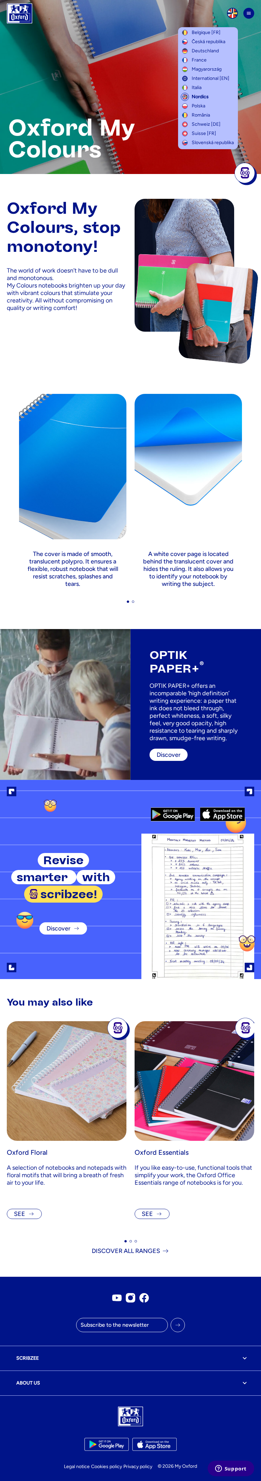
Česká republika (208, 42)
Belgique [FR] (206, 32)
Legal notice (77, 1466)
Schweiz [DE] (206, 124)
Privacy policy (137, 1466)
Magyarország (207, 69)
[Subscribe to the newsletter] (178, 1325)
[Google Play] (173, 814)
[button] (128, 601)
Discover (58, 928)
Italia (197, 87)
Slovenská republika (213, 142)
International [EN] (210, 78)
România (201, 115)
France (199, 60)
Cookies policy (106, 1466)
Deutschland (205, 51)
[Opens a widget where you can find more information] (230, 1469)
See (19, 1214)
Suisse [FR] (204, 133)
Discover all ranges (126, 1251)
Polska (198, 106)
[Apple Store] (222, 814)
